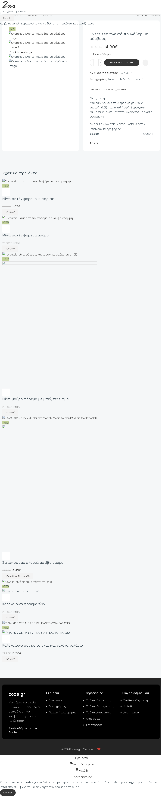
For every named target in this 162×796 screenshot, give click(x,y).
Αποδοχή (7, 792)
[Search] (153, 5)
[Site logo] (8, 4)
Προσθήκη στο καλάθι (121, 62)
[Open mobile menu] (158, 5)
